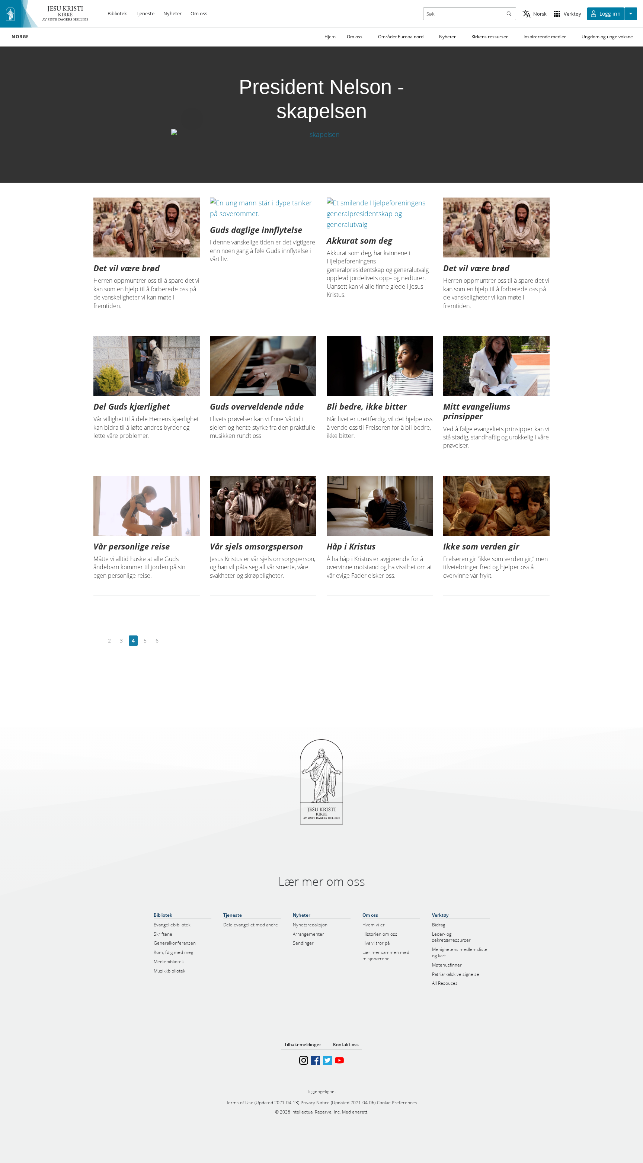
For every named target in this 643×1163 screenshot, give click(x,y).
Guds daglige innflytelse (256, 229)
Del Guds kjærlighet (131, 406)
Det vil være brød (126, 267)
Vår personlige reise (131, 546)
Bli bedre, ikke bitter (367, 406)
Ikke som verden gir (481, 546)
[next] (168, 640)
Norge (20, 36)
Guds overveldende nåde (257, 406)
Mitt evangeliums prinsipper (476, 411)
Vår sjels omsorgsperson (256, 546)
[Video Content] (321, 134)
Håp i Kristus (351, 546)
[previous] (97, 640)
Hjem (330, 36)
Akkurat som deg (359, 240)
